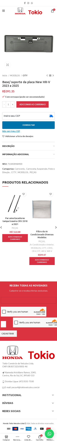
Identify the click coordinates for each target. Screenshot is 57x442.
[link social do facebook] (24, 3)
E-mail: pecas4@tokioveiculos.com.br (22, 387)
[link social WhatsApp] (32, 3)
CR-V (34, 251)
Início (5, 75)
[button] (15, 238)
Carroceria (20, 168)
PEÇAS (33, 172)
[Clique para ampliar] (8, 65)
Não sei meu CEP (11, 131)
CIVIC (50, 248)
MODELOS (15, 75)
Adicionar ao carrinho (32, 104)
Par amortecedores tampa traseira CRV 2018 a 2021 (15, 221)
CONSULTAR (28, 125)
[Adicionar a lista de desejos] (23, 194)
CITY (25, 75)
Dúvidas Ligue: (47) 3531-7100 (19, 381)
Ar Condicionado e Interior (42, 244)
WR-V (49, 251)
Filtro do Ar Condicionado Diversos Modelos (42, 234)
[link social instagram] (28, 3)
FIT (38, 251)
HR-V (43, 251)
